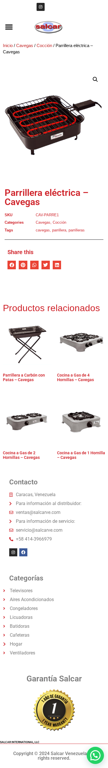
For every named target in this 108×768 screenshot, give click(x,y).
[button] (9, 27)
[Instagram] (41, 7)
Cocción (44, 45)
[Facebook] (23, 552)
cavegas (43, 230)
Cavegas (24, 45)
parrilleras (77, 230)
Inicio (8, 45)
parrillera (59, 230)
